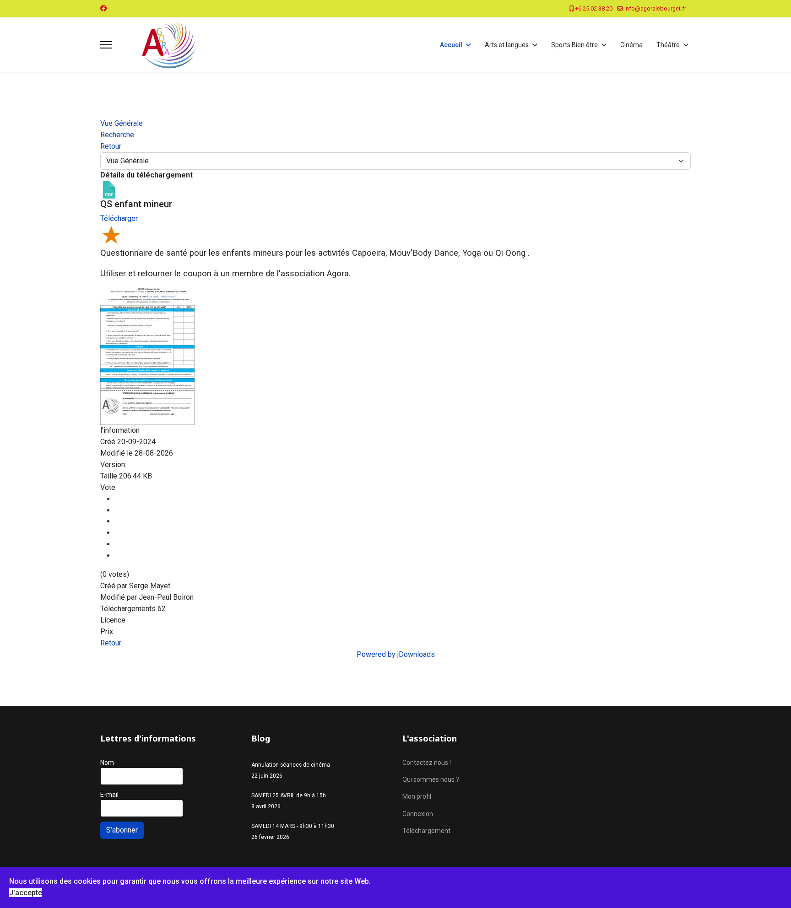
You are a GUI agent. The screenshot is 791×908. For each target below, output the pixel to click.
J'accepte (25, 892)
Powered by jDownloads (396, 654)
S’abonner (122, 830)
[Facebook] (103, 8)
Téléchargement (426, 830)
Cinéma (631, 44)
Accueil (451, 44)
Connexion (417, 813)
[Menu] (106, 44)
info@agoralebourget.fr (655, 8)
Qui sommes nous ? (430, 779)
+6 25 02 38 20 (593, 8)
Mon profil (416, 796)
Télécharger (119, 218)
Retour (110, 643)
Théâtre (668, 44)
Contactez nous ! (426, 762)
